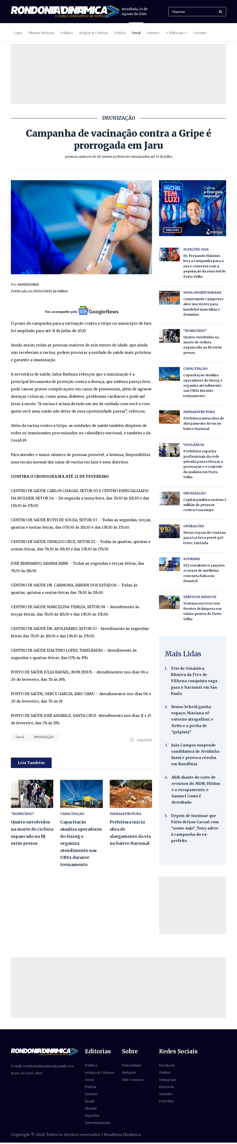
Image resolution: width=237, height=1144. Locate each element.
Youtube (165, 1094)
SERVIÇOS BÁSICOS (199, 596)
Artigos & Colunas (93, 33)
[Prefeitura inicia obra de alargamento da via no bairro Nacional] (131, 794)
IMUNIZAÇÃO (44, 737)
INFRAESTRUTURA (125, 814)
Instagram (167, 1080)
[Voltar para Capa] (65, 11)
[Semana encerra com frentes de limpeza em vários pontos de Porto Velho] (169, 602)
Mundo (91, 1108)
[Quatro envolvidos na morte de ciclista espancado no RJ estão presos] (32, 794)
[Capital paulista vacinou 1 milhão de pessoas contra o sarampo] (169, 498)
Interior (153, 33)
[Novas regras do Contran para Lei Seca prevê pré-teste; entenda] (169, 531)
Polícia (119, 33)
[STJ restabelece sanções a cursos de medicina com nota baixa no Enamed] (169, 564)
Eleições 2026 (196, 249)
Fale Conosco (132, 1080)
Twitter (165, 1072)
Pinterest (166, 1087)
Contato (199, 33)
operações (193, 526)
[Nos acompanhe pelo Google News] (81, 310)
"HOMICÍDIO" (22, 814)
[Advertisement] (192, 905)
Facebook (167, 1065)
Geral (136, 33)
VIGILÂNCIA (193, 444)
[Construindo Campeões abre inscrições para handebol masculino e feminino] (169, 298)
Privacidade (131, 1065)
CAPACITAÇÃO (72, 814)
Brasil (89, 1101)
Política (66, 33)
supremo (191, 559)
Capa (18, 33)
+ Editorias (174, 33)
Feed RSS (166, 1101)
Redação (129, 1072)
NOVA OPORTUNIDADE (202, 292)
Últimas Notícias (41, 33)
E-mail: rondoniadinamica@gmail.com (42, 1066)
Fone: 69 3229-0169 (26, 1073)
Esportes (92, 1115)
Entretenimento (98, 1123)
